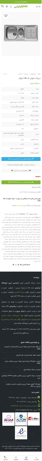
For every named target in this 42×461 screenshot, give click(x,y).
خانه (39, 74)
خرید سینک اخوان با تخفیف (21, 232)
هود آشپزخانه (18, 315)
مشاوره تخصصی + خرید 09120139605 (21, 182)
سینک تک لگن (37, 239)
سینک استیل (7, 315)
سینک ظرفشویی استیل (31, 244)
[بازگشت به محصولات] (5, 74)
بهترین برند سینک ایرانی (34, 222)
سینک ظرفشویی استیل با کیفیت (15, 244)
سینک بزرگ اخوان (8, 237)
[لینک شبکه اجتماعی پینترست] (18, 264)
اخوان (17, 214)
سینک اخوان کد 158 (31, 237)
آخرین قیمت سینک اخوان (15, 217)
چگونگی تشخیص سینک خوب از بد (28, 229)
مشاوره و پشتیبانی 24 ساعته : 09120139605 (24, 406)
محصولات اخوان (10, 256)
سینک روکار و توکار (13, 239)
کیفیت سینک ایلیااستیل (32, 370)
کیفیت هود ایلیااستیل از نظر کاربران (28, 355)
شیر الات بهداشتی (9, 319)
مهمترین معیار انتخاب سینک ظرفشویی (18, 259)
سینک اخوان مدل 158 (19, 237)
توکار (10, 214)
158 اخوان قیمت (26, 217)
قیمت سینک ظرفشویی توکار (22, 256)
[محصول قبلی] (7, 74)
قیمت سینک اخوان (26, 251)
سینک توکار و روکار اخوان (25, 239)
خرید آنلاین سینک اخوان (11, 229)
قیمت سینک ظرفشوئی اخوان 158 (19, 254)
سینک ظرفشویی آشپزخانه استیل (21, 242)
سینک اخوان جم (26, 234)
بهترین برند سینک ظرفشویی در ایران (18, 222)
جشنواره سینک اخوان (19, 227)
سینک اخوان (6, 232)
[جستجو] (11, 7)
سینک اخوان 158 (36, 234)
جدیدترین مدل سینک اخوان (33, 227)
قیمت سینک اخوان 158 (14, 251)
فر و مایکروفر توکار (24, 319)
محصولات (33, 74)
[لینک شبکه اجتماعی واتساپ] (16, 264)
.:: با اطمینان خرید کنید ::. (21, 2)
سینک (26, 74)
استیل (20, 74)
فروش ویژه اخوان (9, 246)
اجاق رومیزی (36, 319)
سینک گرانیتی (19, 292)
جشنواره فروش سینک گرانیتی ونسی (21, 159)
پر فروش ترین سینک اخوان (24, 225)
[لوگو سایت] (21, 6)
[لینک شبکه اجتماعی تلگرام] (13, 264)
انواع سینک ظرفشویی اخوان (29, 220)
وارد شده (19, 205)
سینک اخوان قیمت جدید (15, 234)
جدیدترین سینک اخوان (11, 225)
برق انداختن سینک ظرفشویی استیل (12, 220)
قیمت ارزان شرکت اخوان (13, 249)
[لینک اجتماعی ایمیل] (21, 264)
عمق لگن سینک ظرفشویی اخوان (22, 246)
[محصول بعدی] (2, 74)
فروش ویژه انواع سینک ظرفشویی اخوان (30, 249)
